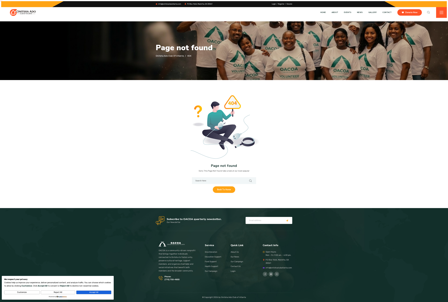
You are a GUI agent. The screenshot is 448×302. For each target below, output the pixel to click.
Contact (387, 12)
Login (274, 4)
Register (281, 4)
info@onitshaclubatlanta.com (169, 4)
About (335, 12)
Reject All (58, 292)
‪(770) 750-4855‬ (172, 279)
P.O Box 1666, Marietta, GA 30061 (199, 4)
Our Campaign (211, 271)
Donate (289, 4)
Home (323, 12)
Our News (235, 257)
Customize (22, 292)
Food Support (211, 261)
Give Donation (211, 252)
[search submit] (250, 180)
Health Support (211, 266)
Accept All (93, 292)
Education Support (213, 257)
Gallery (372, 12)
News (360, 12)
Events (347, 12)
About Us (235, 252)
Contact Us (236, 266)
